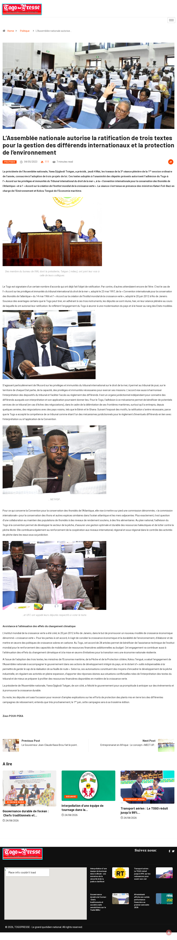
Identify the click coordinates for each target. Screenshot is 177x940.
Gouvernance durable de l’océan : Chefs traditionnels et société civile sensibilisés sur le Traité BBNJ (98, 902)
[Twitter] (173, 851)
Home (10, 31)
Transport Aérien (76, 799)
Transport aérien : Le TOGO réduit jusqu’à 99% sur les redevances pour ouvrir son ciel (142, 874)
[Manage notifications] (169, 932)
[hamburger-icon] (171, 20)
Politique (25, 31)
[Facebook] (169, 851)
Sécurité (12, 797)
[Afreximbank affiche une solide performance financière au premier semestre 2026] (164, 898)
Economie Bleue (133, 802)
